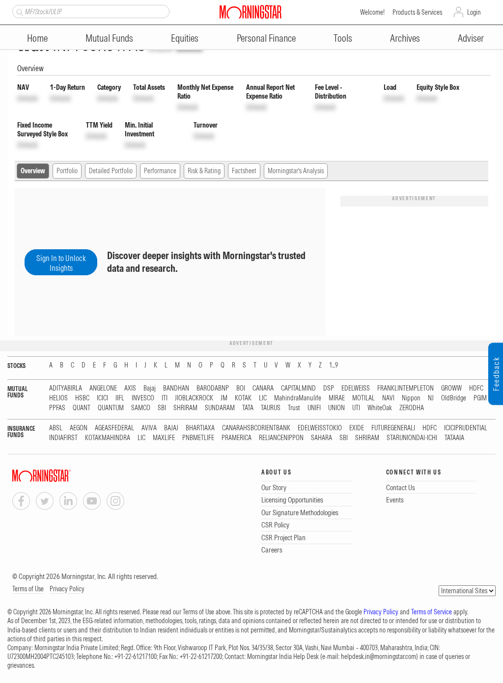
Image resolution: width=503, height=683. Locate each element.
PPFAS (57, 408)
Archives (405, 38)
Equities (184, 38)
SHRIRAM (185, 408)
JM (224, 398)
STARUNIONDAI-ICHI (412, 438)
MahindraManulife (297, 398)
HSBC (82, 398)
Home (37, 38)
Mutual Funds (109, 38)
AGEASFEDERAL (114, 428)
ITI (165, 398)
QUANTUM (111, 408)
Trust (294, 408)
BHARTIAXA (200, 428)
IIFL (119, 398)
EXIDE (356, 428)
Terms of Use (28, 588)
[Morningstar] (61, 475)
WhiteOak (379, 408)
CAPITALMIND (298, 388)
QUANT (81, 408)
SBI (162, 408)
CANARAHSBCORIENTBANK (256, 428)
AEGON (78, 428)
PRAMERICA (237, 438)
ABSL (55, 428)
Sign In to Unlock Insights (61, 263)
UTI (356, 408)
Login (474, 12)
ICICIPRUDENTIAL (465, 428)
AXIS (130, 388)
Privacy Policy (67, 588)
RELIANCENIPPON (281, 438)
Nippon (411, 398)
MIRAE (337, 398)
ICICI (102, 398)
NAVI (388, 398)
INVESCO (143, 398)
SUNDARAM (220, 408)
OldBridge (453, 398)
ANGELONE (103, 388)
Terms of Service (431, 611)
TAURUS (270, 408)
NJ (431, 398)
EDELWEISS (355, 388)
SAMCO (140, 408)
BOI (240, 388)
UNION (336, 408)
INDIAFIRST (63, 438)
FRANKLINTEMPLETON (405, 388)
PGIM (480, 398)
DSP (328, 388)
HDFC (476, 388)
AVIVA (149, 428)
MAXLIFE (164, 438)
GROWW (451, 388)
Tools (343, 38)
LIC (263, 398)
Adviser (471, 38)
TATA (247, 408)
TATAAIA (454, 438)
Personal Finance (266, 38)
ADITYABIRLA (65, 388)
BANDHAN (176, 388)
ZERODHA (411, 408)
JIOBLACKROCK (194, 398)
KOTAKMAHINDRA (107, 438)
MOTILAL (363, 398)
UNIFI (314, 408)
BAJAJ (171, 428)
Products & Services (417, 12)
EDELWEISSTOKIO (320, 428)
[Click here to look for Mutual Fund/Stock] (18, 11)
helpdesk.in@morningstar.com (378, 656)
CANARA (263, 388)
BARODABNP (212, 388)
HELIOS (58, 398)
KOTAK (243, 398)
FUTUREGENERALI (393, 428)
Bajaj (149, 388)
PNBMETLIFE (198, 438)
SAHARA (321, 438)
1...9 (333, 365)
